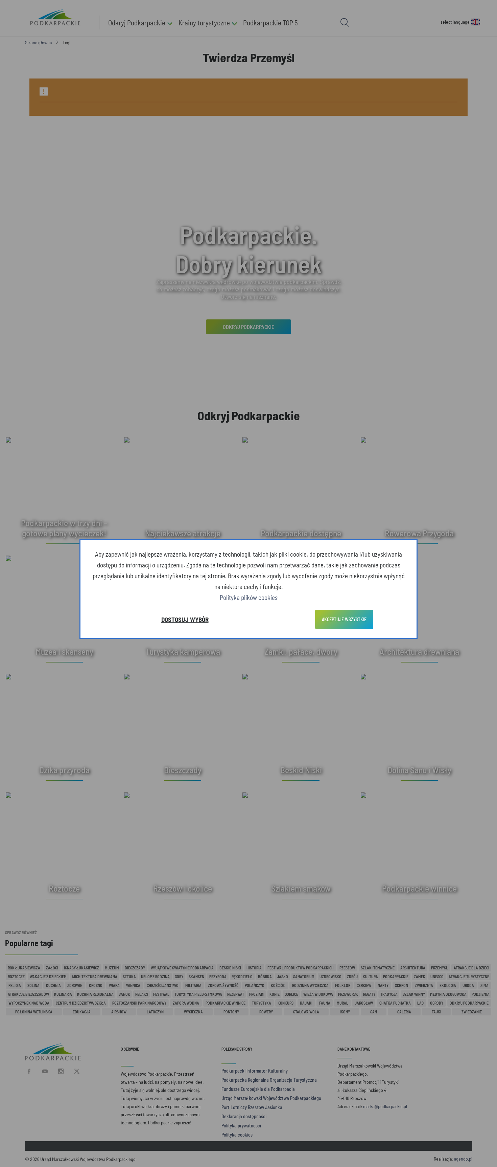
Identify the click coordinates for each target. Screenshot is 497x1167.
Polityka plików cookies (249, 597)
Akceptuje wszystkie (344, 619)
